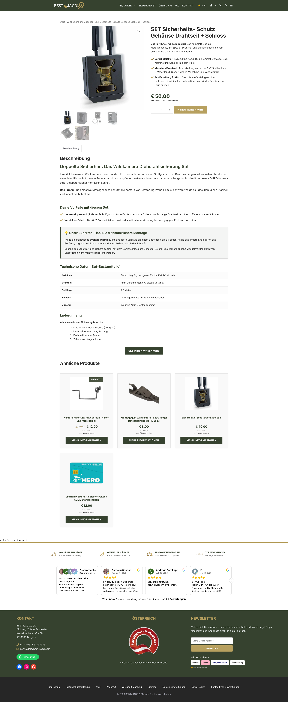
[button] (213, 5)
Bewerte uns (198, 686)
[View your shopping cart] (220, 5)
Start (62, 22)
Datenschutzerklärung (78, 686)
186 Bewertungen (175, 599)
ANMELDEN (212, 648)
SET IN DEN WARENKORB (144, 350)
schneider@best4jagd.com (35, 648)
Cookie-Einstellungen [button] (174, 686)
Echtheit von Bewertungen (225, 686)
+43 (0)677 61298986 (32, 644)
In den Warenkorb (190, 109)
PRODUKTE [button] (125, 5)
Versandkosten (172, 100)
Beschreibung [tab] (71, 148)
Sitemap (152, 686)
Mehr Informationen (86, 440)
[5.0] (201, 6)
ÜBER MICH (165, 5)
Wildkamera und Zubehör (80, 22)
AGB (98, 686)
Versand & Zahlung (132, 686)
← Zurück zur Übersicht (13, 540)
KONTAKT (188, 5)
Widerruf (111, 686)
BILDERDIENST (147, 5)
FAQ (177, 5)
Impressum (54, 686)
